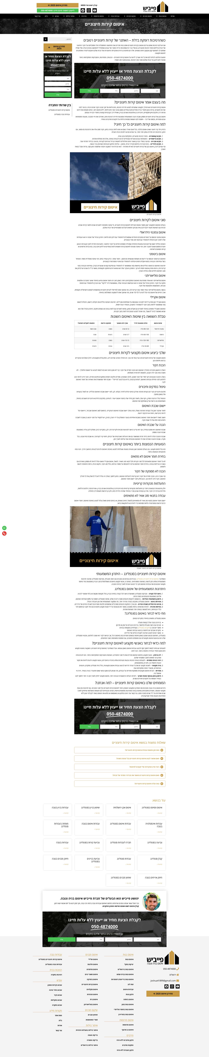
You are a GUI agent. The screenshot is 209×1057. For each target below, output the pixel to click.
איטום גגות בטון (127, 1004)
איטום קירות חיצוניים (90, 984)
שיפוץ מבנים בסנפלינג (121, 877)
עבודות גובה (115, 16)
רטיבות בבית (56, 970)
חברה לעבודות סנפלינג (120, 842)
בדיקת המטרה (92, 1040)
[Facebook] (83, 10)
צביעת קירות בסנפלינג (89, 842)
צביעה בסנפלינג (154, 842)
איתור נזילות (70, 16)
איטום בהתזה (128, 999)
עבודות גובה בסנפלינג (62, 114)
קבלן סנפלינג (156, 858)
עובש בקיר (58, 995)
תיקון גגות (129, 994)
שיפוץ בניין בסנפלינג (90, 807)
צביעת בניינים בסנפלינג (93, 860)
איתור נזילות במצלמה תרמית (87, 1030)
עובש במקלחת (56, 1000)
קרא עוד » (159, 813)
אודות (172, 16)
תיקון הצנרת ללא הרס (125, 1050)
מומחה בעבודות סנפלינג (61, 825)
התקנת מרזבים (127, 1045)
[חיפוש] (46, 39)
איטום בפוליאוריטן (91, 1004)
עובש (57, 16)
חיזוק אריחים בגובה (153, 877)
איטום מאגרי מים (91, 974)
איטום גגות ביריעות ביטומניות (122, 979)
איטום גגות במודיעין (125, 1014)
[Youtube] (95, 10)
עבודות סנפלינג (124, 858)
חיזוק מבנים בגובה (60, 858)
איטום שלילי (93, 959)
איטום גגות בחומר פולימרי (123, 1009)
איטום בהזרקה (92, 979)
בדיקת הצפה (93, 1035)
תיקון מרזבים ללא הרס (125, 1040)
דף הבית (113, 29)
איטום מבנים (147, 16)
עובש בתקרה (57, 1005)
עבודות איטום (128, 989)
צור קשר (37, 16)
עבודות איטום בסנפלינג (120, 823)
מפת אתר (58, 1015)
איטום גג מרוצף (127, 1030)
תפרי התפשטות (92, 1020)
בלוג (46, 16)
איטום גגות (162, 16)
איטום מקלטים (92, 989)
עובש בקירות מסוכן (55, 985)
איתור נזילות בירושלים (89, 1045)
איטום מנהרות (92, 994)
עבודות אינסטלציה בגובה (153, 825)
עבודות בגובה (62, 842)
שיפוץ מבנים (93, 1015)
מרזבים (84, 16)
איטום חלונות (93, 964)
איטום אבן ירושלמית (122, 807)
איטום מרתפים (92, 969)
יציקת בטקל (128, 964)
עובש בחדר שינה (55, 990)
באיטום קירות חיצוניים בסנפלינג (147, 579)
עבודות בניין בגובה (60, 807)
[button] (119, 750)
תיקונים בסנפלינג (144, 627)
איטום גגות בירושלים (125, 969)
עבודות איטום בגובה (91, 823)
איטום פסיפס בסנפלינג (152, 807)
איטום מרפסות (99, 16)
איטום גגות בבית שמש (125, 974)
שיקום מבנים (131, 16)
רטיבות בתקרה (56, 974)
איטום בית (94, 999)
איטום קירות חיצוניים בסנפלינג (59, 110)
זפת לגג (130, 984)
